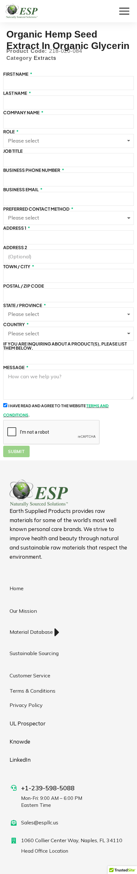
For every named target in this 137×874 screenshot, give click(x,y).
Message (14, 367)
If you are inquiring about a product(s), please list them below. (65, 346)
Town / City (17, 266)
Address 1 (15, 228)
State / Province (23, 305)
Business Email (21, 189)
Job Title (13, 151)
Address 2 (15, 247)
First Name (16, 74)
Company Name (21, 112)
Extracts (45, 58)
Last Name (15, 93)
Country (14, 324)
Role (9, 131)
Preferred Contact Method (36, 209)
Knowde (20, 741)
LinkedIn (20, 759)
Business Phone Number (32, 170)
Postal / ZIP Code (23, 286)
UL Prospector (28, 723)
